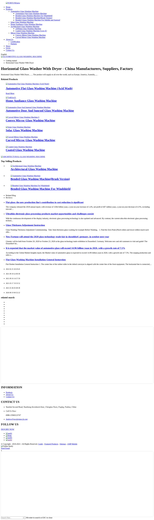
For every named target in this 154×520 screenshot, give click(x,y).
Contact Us (10, 50)
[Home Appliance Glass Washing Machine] (11, 98)
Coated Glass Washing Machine (25, 150)
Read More (10, 93)
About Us (9, 39)
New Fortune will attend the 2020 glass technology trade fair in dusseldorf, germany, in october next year (57, 236)
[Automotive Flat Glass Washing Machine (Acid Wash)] (27, 84)
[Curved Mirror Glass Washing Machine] (22, 137)
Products (9, 9)
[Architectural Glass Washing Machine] (26, 166)
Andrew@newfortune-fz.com (17, 419)
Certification (15, 42)
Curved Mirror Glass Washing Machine (30, 37)
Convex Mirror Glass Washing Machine (30, 35)
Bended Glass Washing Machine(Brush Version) (33, 18)
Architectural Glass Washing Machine (25, 26)
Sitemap (63, 444)
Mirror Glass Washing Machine (22, 33)
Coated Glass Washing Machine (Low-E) (31, 31)
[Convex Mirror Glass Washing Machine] (22, 117)
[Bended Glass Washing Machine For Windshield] (30, 186)
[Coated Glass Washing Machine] (19, 147)
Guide (40, 444)
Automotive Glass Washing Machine (24, 11)
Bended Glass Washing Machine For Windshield (33, 16)
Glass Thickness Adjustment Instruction (25, 225)
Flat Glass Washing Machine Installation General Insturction (36, 259)
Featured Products (51, 444)
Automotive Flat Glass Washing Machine (31, 13)
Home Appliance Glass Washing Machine (26, 24)
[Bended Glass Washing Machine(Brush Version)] (25, 176)
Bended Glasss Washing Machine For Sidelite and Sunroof (37, 20)
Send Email (5, 448)
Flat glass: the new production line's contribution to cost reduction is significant (44, 202)
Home (8, 7)
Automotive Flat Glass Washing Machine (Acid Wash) (39, 88)
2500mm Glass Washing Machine (28, 29)
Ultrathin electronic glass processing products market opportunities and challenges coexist (50, 213)
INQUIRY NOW (7, 429)
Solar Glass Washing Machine (22, 22)
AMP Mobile (72, 444)
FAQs (8, 48)
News (8, 46)
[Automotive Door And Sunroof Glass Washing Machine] (28, 107)
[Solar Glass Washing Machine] (18, 127)
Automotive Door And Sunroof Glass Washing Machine (40, 110)
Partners (14, 44)
